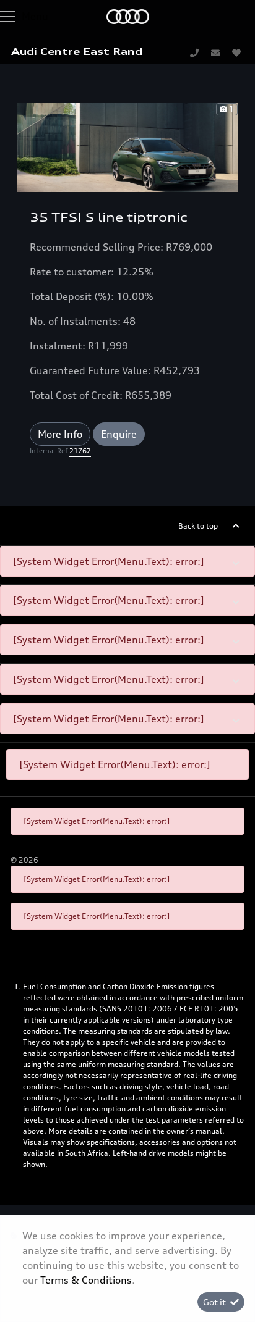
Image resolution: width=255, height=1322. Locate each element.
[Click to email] (215, 52)
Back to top (198, 525)
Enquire (119, 434)
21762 (80, 450)
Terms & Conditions (86, 1280)
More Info (60, 434)
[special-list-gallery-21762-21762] (127, 146)
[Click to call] (194, 52)
